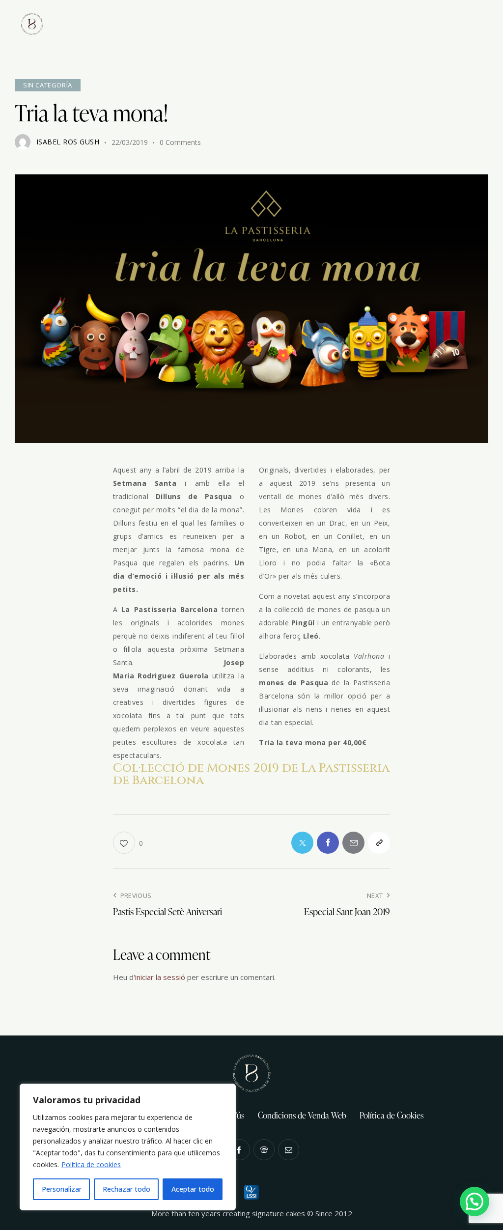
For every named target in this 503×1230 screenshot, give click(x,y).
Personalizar (62, 1189)
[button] (474, 1201)
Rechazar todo (126, 1189)
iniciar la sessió (160, 977)
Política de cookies (91, 1164)
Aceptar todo (192, 1189)
